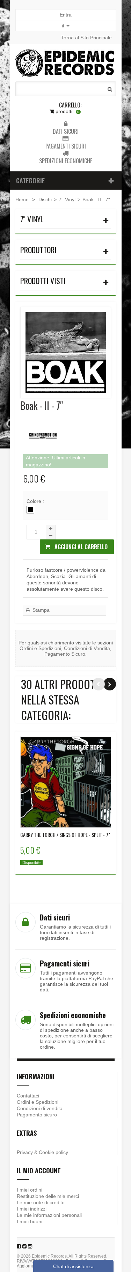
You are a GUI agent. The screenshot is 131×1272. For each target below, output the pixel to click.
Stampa (40, 610)
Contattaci (28, 1096)
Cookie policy (53, 1152)
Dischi (45, 199)
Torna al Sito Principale (86, 37)
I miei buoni (29, 1221)
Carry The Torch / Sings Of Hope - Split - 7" (65, 835)
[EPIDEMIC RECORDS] (65, 63)
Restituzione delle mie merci (48, 1196)
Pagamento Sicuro (64, 654)
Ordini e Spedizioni (40, 648)
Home (22, 199)
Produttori (38, 249)
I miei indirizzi (31, 1209)
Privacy (25, 1152)
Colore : (36, 501)
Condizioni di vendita (40, 1108)
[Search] (110, 89)
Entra (66, 15)
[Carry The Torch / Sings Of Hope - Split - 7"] (65, 782)
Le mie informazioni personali (49, 1215)
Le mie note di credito (41, 1202)
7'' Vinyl (67, 199)
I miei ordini (29, 1190)
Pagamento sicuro (37, 1114)
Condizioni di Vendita (87, 648)
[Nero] (30, 509)
